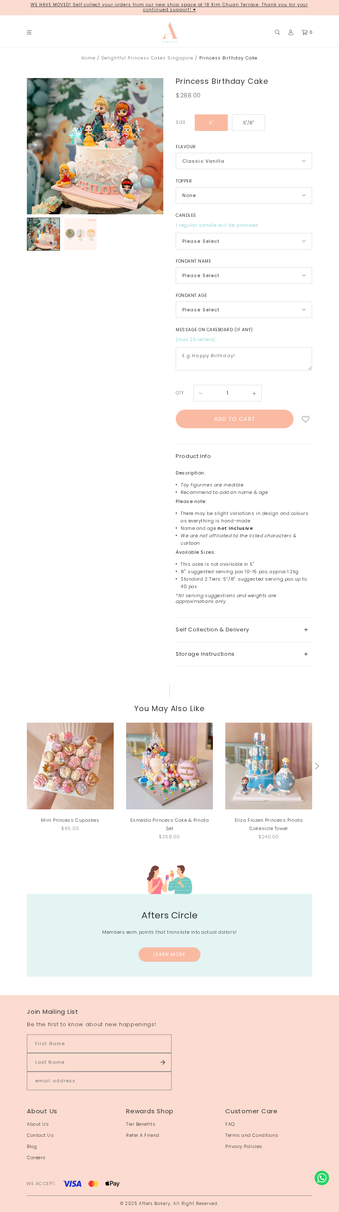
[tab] (244, 629)
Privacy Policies (244, 1146)
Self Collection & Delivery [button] (212, 629)
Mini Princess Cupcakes (70, 820)
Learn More (169, 954)
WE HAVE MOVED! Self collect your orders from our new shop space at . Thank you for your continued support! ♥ (169, 7)
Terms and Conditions (252, 1135)
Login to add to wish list (305, 419)
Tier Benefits (140, 1124)
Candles (186, 215)
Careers (36, 1157)
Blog (32, 1146)
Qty (180, 393)
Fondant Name (193, 261)
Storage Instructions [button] (205, 654)
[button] (317, 766)
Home (88, 58)
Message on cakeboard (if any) (214, 330)
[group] (43, 234)
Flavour (186, 147)
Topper (184, 181)
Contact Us (40, 1135)
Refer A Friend (143, 1135)
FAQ (230, 1124)
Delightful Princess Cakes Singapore (147, 58)
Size (180, 122)
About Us (38, 1124)
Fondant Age (191, 295)
